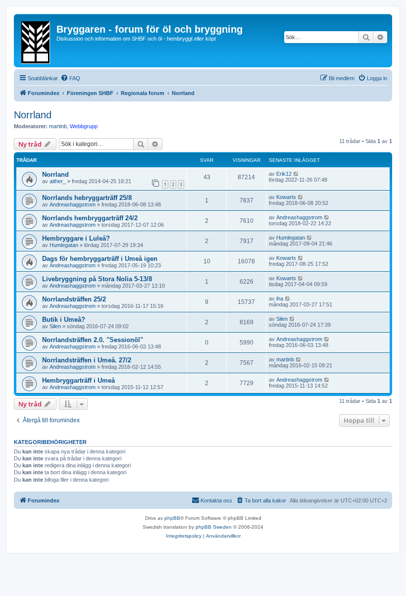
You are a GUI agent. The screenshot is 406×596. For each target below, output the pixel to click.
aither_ (58, 181)
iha (279, 298)
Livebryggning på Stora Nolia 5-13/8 (97, 279)
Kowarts (286, 197)
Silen (55, 326)
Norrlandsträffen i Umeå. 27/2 (86, 360)
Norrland (32, 114)
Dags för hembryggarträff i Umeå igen (99, 258)
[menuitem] (70, 78)
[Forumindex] (36, 40)
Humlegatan (64, 245)
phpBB (172, 518)
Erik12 (284, 174)
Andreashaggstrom (73, 204)
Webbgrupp (84, 126)
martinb (58, 126)
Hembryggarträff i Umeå (78, 380)
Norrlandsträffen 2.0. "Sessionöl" (92, 340)
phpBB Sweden (214, 527)
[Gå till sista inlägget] (296, 174)
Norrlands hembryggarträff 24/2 (90, 218)
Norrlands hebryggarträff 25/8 (87, 197)
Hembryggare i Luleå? (76, 238)
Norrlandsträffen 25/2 (74, 299)
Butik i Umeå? (63, 319)
